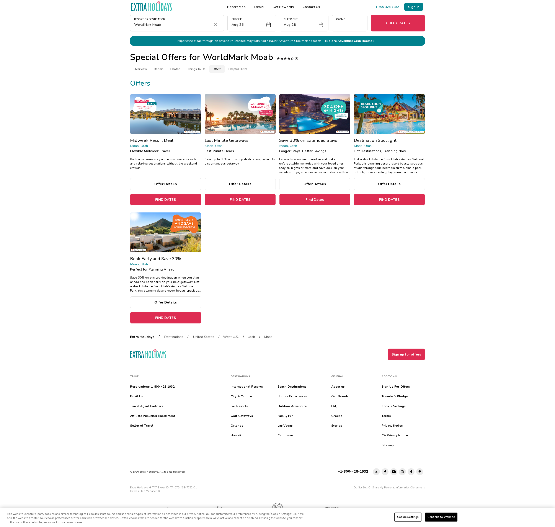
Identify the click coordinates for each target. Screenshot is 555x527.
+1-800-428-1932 (354, 471)
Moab (268, 336)
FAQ (334, 406)
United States (203, 336)
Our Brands (339, 396)
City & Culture (241, 396)
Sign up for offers (406, 354)
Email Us (136, 396)
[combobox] (172, 24)
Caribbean (285, 435)
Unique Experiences (292, 396)
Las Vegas (285, 426)
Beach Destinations (292, 387)
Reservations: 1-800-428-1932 (152, 387)
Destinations (173, 336)
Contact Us (311, 7)
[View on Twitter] (376, 471)
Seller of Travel (141, 426)
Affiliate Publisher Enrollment (152, 416)
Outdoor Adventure (292, 406)
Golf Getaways (242, 416)
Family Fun (286, 416)
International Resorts (247, 387)
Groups (336, 416)
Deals (259, 7)
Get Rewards (283, 7)
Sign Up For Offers (396, 387)
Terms (386, 416)
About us (337, 387)
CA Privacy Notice (395, 435)
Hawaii (236, 435)
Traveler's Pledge (395, 396)
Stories (336, 426)
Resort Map (236, 7)
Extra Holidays (142, 336)
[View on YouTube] (393, 471)
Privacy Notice (392, 426)
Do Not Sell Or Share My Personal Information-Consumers (389, 487)
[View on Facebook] (385, 471)
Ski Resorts (239, 406)
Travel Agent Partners (146, 406)
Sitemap (388, 445)
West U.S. (231, 336)
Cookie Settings (408, 517)
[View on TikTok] (411, 471)
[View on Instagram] (402, 471)
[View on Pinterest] (419, 471)
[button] (251, 23)
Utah (251, 336)
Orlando (237, 426)
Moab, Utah (139, 146)
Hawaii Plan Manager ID (145, 491)
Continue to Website (441, 517)
